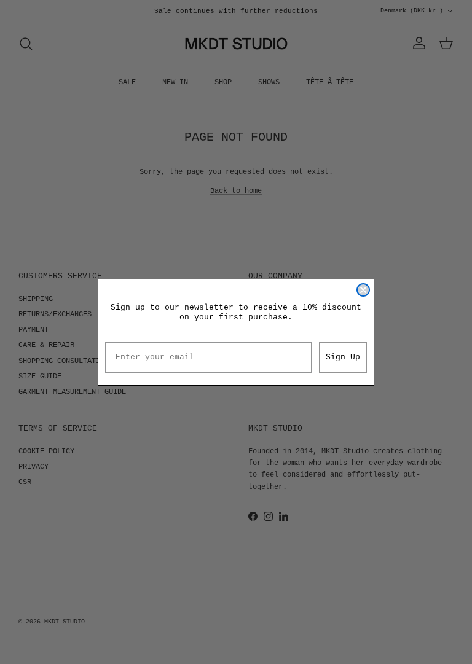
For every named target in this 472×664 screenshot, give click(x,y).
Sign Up (343, 357)
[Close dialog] (363, 290)
